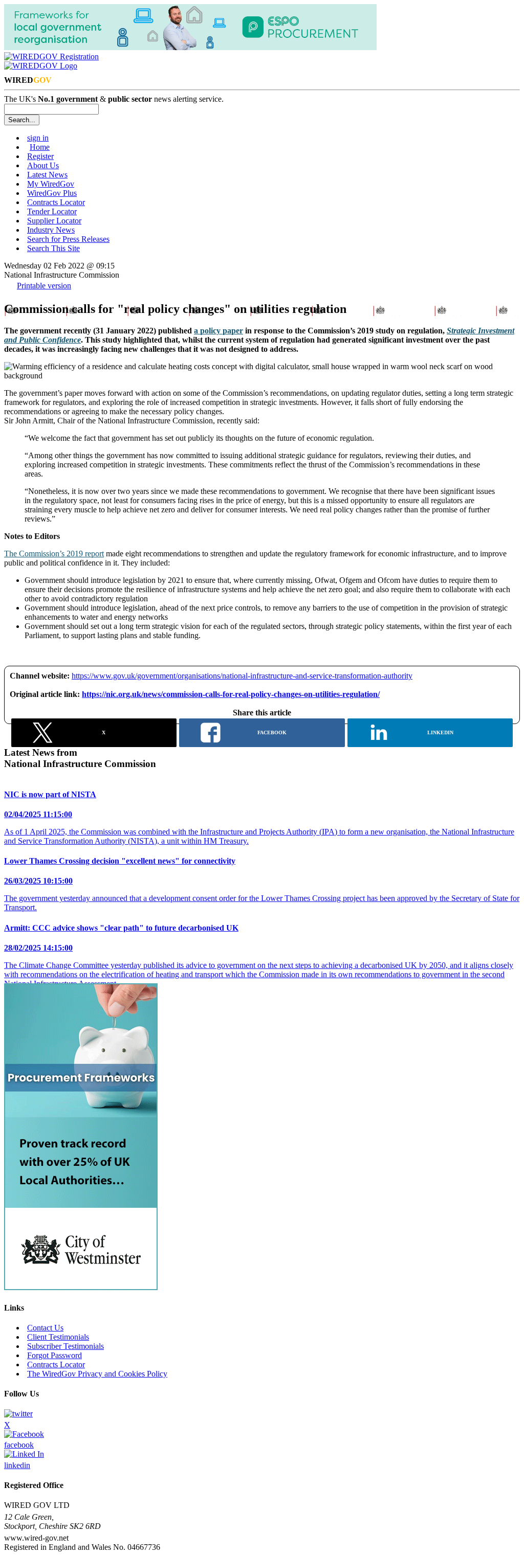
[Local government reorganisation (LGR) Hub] (190, 47)
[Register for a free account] (51, 56)
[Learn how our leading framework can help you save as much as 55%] (81, 1287)
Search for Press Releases (68, 239)
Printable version (44, 285)
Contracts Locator (56, 202)
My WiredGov (50, 183)
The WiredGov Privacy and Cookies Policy (97, 1373)
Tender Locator (52, 211)
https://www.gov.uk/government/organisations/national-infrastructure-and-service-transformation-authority (242, 675)
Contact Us (45, 1327)
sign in (38, 137)
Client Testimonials (58, 1337)
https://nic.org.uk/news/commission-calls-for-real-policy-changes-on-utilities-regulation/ (231, 694)
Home (40, 147)
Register (40, 156)
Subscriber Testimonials (65, 1346)
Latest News (47, 174)
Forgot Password (54, 1355)
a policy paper (218, 330)
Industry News (51, 229)
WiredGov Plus (52, 193)
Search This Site (53, 248)
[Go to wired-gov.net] (40, 65)
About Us (43, 165)
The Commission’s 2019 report (54, 553)
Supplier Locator (54, 220)
